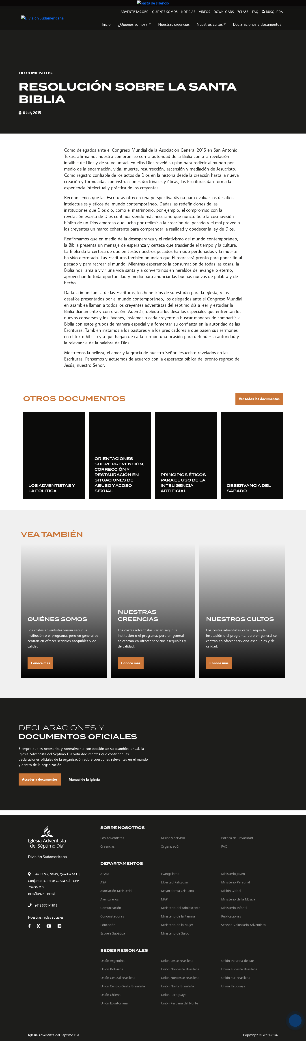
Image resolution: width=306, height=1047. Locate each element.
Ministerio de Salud (175, 933)
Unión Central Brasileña (117, 978)
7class (242, 12)
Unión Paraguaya (173, 995)
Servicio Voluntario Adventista (243, 925)
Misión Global (231, 891)
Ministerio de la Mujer (177, 925)
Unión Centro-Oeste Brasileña (122, 986)
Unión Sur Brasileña (235, 978)
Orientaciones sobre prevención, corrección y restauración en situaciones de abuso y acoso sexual (119, 475)
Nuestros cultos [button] (210, 24)
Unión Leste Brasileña (177, 960)
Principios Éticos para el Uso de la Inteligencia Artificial (183, 483)
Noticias (188, 12)
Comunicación (110, 908)
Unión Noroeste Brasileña (180, 978)
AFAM (104, 874)
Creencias (107, 846)
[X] (41, 926)
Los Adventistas (112, 838)
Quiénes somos (165, 12)
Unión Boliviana (111, 969)
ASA (103, 882)
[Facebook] (32, 926)
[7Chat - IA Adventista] (295, 1020)
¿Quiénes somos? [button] (133, 24)
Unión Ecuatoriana (114, 1003)
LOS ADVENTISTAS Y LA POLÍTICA (51, 488)
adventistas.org (135, 12)
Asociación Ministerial (116, 891)
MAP (164, 899)
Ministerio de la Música (238, 899)
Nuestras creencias (174, 24)
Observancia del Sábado (249, 488)
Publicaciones (231, 916)
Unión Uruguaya (233, 986)
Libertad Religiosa (174, 882)
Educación (107, 925)
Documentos (35, 73)
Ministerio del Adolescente (180, 908)
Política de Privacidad (237, 838)
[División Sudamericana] (47, 837)
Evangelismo (170, 874)
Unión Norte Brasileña (177, 986)
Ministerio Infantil (234, 908)
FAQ (255, 12)
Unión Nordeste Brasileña (180, 969)
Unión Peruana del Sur (237, 960)
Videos (204, 12)
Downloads (224, 12)
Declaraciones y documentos (257, 24)
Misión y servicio (173, 838)
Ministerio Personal (235, 882)
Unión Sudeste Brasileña (239, 969)
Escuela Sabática (112, 933)
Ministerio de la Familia (178, 916)
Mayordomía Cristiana (177, 891)
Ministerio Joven (233, 874)
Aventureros (109, 899)
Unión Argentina (112, 960)
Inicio (106, 24)
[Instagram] (59, 926)
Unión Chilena (110, 995)
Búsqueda (274, 12)
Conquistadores (112, 916)
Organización (170, 846)
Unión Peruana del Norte (179, 1003)
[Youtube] (51, 926)
